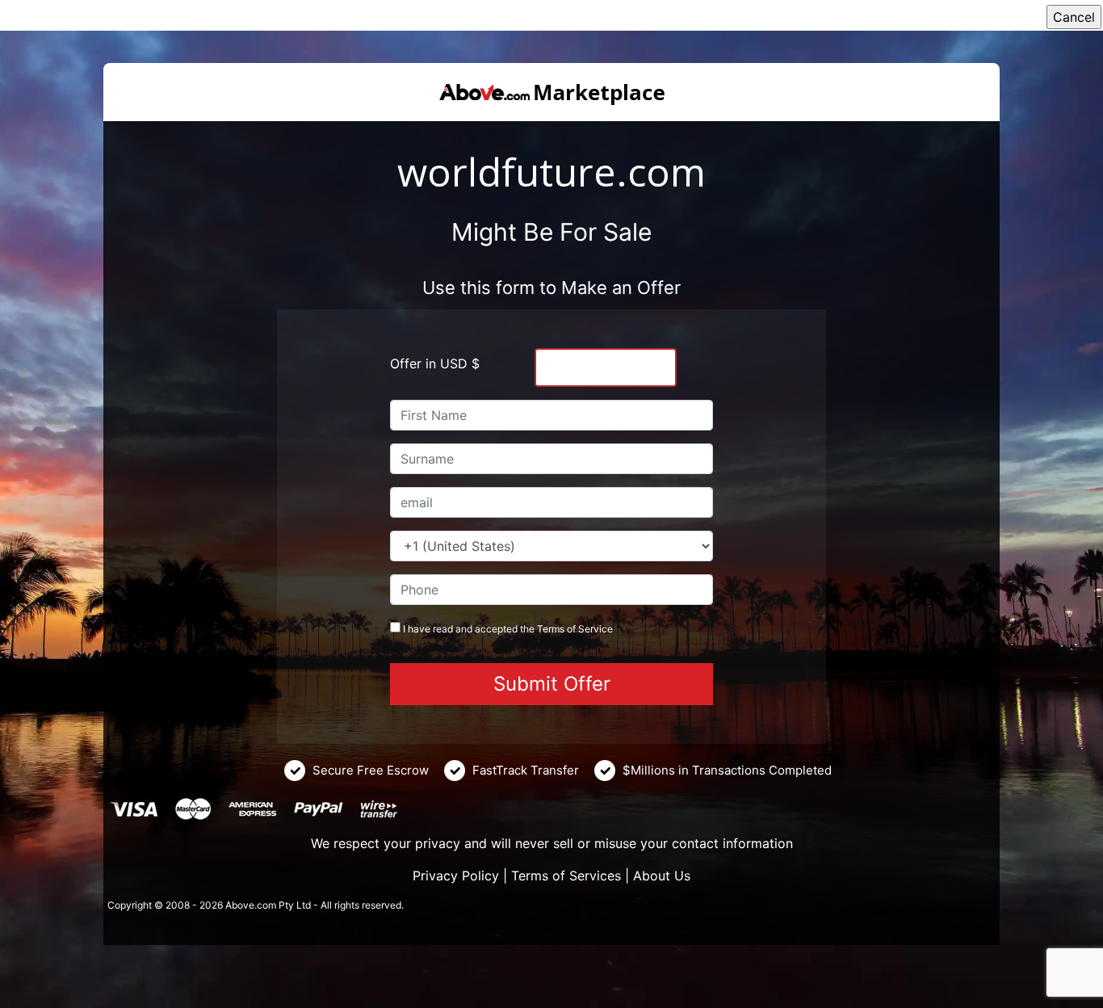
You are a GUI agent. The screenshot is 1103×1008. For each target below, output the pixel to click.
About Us (661, 875)
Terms (550, 629)
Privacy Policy (456, 875)
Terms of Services (566, 875)
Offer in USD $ (435, 363)
